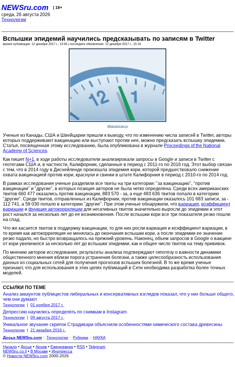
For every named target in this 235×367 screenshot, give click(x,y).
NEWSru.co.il (15, 351)
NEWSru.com (24, 7)
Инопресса (62, 351)
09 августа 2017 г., (47, 317)
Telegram (97, 346)
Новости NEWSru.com (27, 356)
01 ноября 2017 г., (47, 304)
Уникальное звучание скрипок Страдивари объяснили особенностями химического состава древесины (112, 324)
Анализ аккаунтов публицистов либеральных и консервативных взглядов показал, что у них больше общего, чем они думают (118, 297)
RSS (81, 346)
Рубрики (80, 337)
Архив (41, 346)
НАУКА (99, 337)
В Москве (39, 351)
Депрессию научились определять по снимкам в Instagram (65, 311)
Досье (26, 346)
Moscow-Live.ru (117, 126)
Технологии (13, 19)
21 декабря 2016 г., (48, 330)
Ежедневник (61, 346)
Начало (10, 346)
